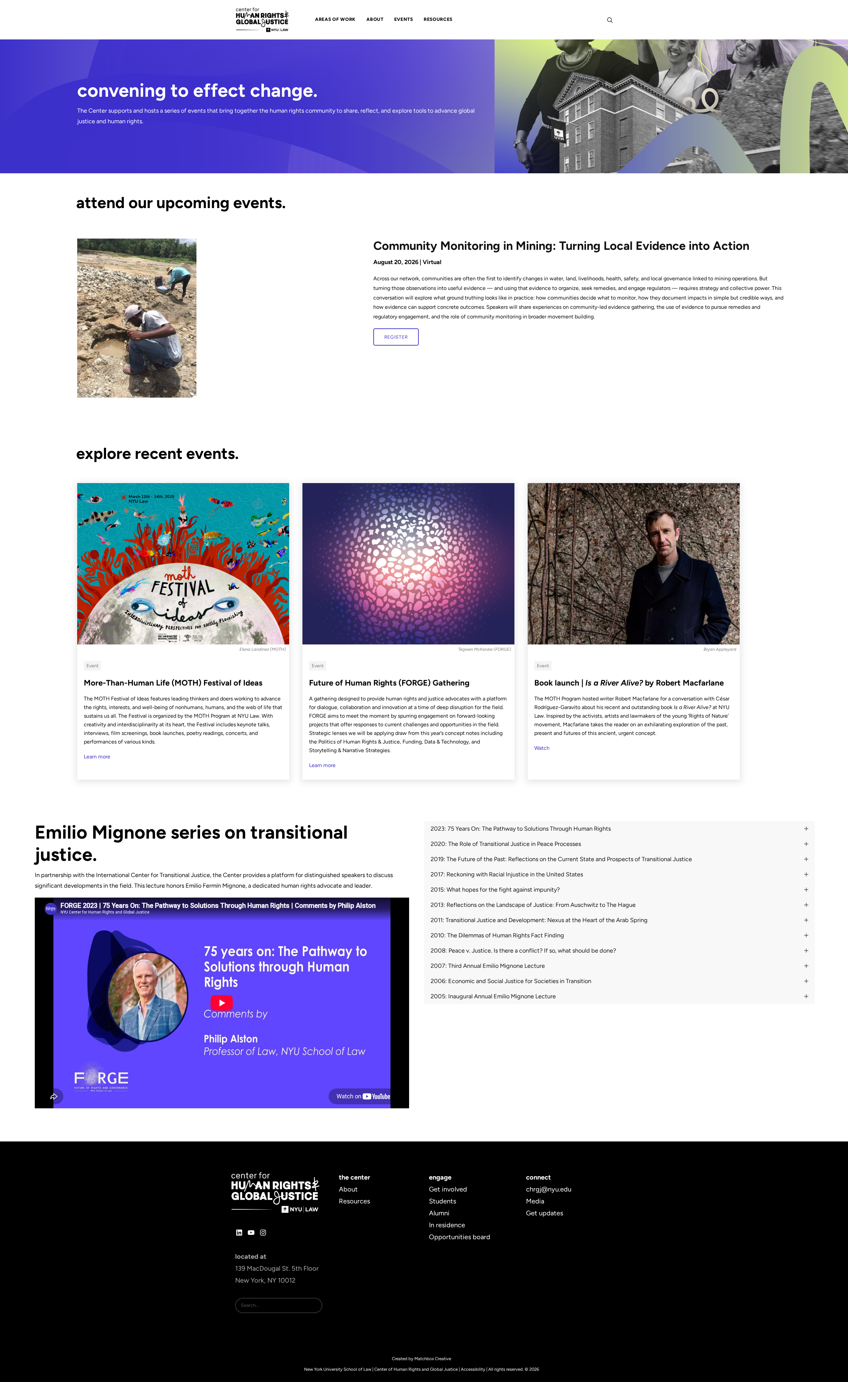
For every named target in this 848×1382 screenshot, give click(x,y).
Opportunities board (459, 1237)
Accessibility (473, 1369)
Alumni (439, 1213)
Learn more (97, 756)
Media (535, 1201)
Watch (542, 748)
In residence (447, 1225)
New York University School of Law (337, 1369)
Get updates (544, 1213)
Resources (354, 1201)
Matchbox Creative (432, 1358)
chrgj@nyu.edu (548, 1189)
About (348, 1189)
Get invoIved (448, 1189)
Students (442, 1201)
